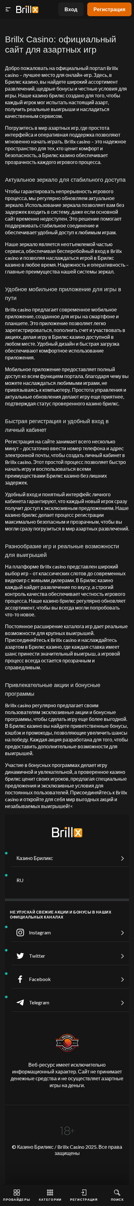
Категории (50, 1199)
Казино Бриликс (35, 858)
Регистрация (109, 9)
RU (20, 880)
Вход (71, 9)
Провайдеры (16, 1199)
